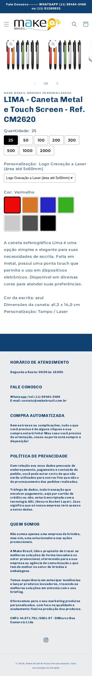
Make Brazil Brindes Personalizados (48, 663)
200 (56, 140)
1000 (27, 150)
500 (11, 150)
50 (25, 140)
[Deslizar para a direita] (57, 83)
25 (10, 140)
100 (41, 140)
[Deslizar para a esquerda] (34, 83)
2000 (45, 150)
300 (72, 140)
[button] (6, 24)
